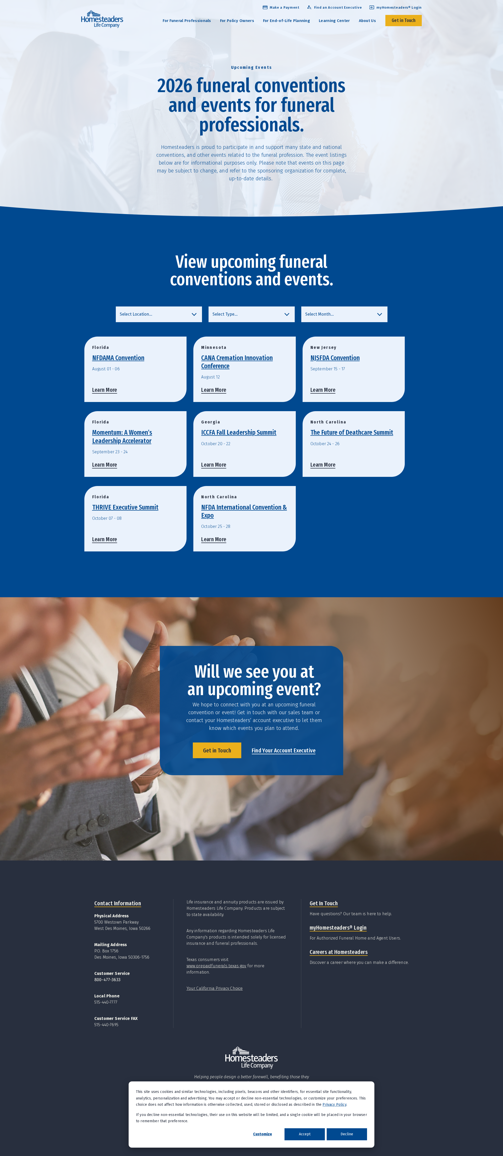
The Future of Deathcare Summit (351, 432)
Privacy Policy (334, 1104)
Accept (304, 1134)
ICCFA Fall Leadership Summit (238, 432)
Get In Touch (324, 903)
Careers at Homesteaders (339, 952)
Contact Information (117, 903)
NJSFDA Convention (335, 358)
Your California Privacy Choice (215, 988)
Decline (347, 1134)
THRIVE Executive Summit (125, 507)
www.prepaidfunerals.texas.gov (217, 965)
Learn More (104, 389)
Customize (262, 1134)
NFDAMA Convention (118, 358)
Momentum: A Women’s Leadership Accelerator (122, 436)
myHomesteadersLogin (338, 927)
